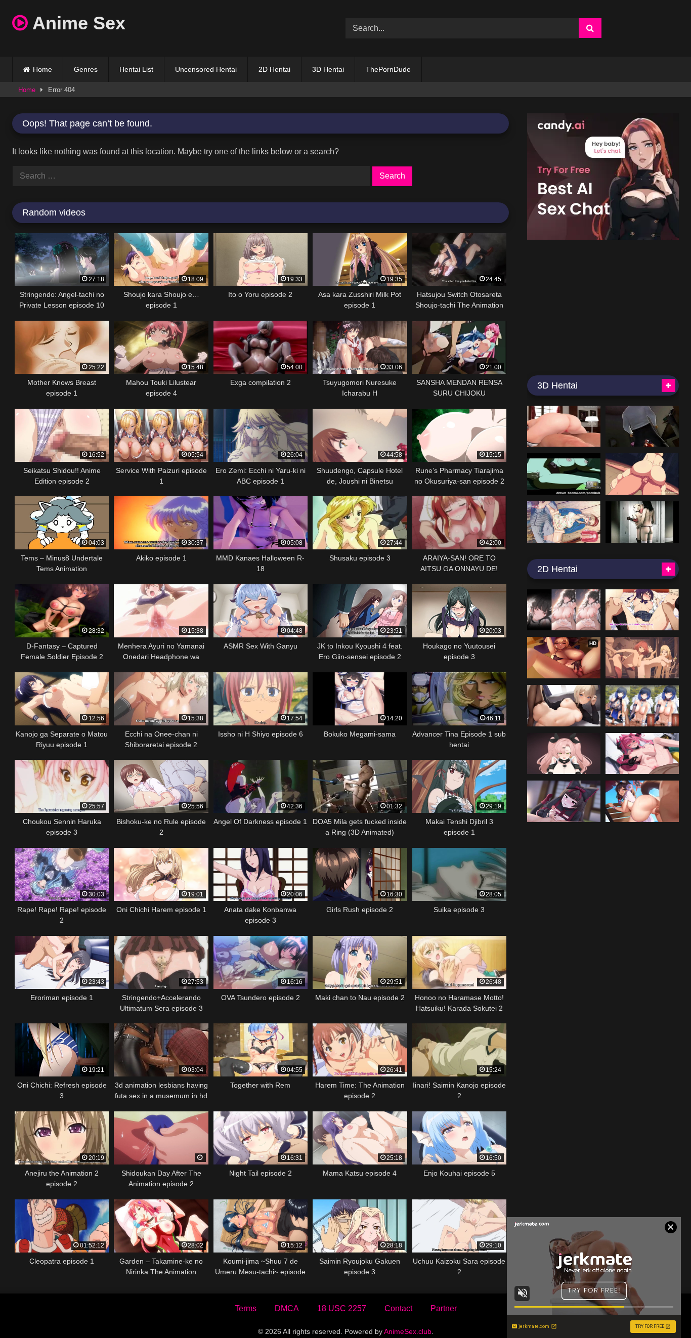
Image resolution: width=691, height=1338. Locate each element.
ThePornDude (388, 69)
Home (42, 69)
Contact (398, 1308)
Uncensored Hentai (206, 69)
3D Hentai (328, 69)
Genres (86, 69)
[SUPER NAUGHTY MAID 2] (563, 426)
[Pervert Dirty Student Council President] (563, 705)
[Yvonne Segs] (642, 753)
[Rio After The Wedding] (563, 610)
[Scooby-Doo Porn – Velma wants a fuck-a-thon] (563, 474)
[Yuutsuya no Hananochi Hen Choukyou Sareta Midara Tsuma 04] (642, 426)
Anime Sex (76, 23)
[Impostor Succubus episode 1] (642, 474)
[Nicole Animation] (563, 753)
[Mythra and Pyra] (642, 657)
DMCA (287, 1308)
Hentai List (136, 69)
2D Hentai (274, 69)
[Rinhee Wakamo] (642, 801)
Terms (245, 1308)
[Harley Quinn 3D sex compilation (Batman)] (642, 522)
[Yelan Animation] (642, 705)
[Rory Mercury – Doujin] (563, 801)
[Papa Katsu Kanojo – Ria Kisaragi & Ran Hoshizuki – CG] (642, 610)
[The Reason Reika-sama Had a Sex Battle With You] (563, 522)
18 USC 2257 (341, 1308)
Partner (443, 1308)
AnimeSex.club (407, 1331)
